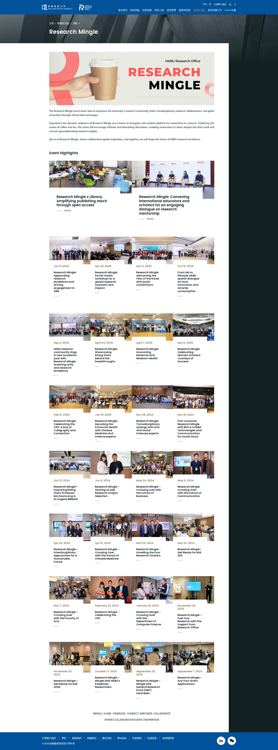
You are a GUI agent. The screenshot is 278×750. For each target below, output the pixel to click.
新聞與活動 (63, 23)
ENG (205, 4)
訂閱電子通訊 (220, 4)
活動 (75, 23)
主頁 (51, 23)
